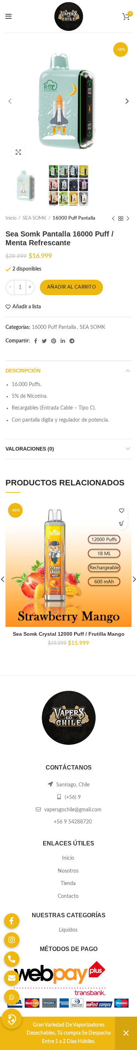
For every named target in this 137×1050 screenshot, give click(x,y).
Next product (128, 218)
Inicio (10, 218)
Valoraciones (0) (29, 449)
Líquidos (68, 930)
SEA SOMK (34, 218)
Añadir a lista (26, 306)
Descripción (23, 371)
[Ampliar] (18, 152)
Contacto (68, 896)
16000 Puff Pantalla (74, 218)
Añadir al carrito (71, 287)
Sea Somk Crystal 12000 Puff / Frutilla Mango (69, 634)
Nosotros (68, 871)
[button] (121, 523)
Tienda (68, 883)
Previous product (113, 218)
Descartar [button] (126, 1033)
